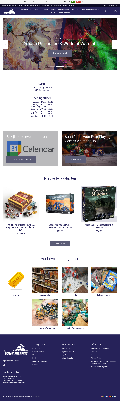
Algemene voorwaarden (100, 348)
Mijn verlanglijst (67, 358)
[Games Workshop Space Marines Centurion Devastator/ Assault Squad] (60, 204)
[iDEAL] (102, 397)
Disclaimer (95, 355)
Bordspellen (45, 295)
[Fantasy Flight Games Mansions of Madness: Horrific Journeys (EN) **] (99, 204)
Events (52, 13)
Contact (94, 352)
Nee (78, 2)
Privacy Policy (96, 358)
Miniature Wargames (45, 328)
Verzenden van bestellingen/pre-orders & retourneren (103, 362)
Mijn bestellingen (68, 352)
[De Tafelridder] (9, 11)
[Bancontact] (106, 397)
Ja (73, 2)
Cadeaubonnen (64, 13)
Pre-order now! (60, 53)
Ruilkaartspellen (104, 295)
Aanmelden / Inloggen (110, 5)
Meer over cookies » (89, 2)
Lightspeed (36, 396)
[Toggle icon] (106, 11)
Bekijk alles (60, 244)
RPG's (74, 295)
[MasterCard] (110, 397)
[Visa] (114, 397)
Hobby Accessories (75, 328)
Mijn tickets (66, 355)
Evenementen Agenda (99, 367)
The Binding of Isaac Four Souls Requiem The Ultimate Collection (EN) (21, 227)
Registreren (66, 348)
